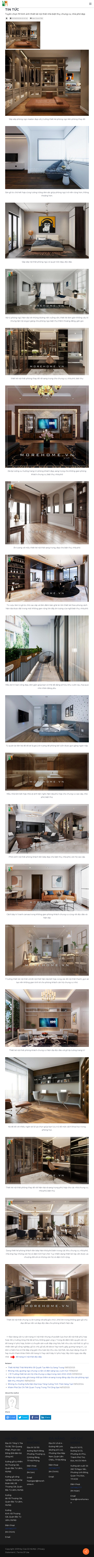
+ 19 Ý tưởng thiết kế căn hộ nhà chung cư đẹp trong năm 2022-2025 (40, 1374)
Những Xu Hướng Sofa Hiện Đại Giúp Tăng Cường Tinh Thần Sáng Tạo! (40, 1384)
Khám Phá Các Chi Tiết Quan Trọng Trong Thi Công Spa (33, 1387)
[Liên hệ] (86, 1551)
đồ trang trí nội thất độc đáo (29, 1357)
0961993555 (32, 1469)
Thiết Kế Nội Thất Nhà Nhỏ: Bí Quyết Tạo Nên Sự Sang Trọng (36, 1367)
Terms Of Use (23, 1552)
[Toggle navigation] (90, 4)
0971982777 (10, 1529)
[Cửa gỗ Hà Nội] (5, 3)
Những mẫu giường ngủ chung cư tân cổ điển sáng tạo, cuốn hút (38, 1371)
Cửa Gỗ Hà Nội (29, 1549)
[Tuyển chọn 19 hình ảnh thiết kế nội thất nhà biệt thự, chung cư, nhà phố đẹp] (23, 35)
